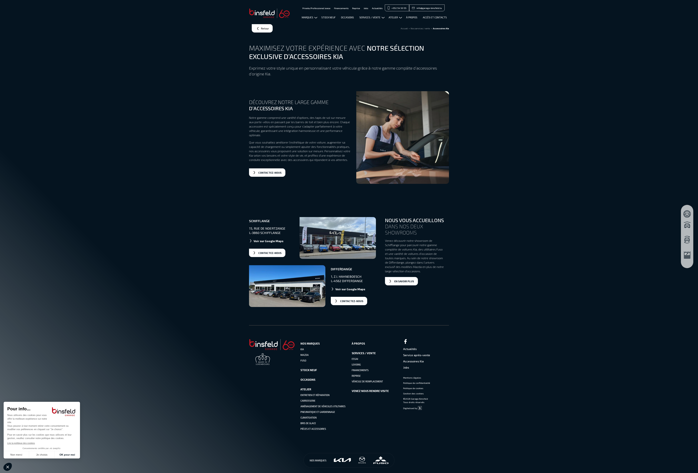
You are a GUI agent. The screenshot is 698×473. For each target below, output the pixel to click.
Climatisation (308, 417)
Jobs (366, 8)
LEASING (356, 364)
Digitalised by (410, 408)
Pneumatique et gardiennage (317, 412)
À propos (358, 343)
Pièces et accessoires (313, 428)
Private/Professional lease (316, 8)
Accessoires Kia (413, 361)
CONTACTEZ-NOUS (270, 172)
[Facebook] (426, 341)
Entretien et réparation (315, 395)
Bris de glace (308, 423)
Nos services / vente (420, 28)
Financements (341, 8)
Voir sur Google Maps (268, 241)
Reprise (356, 8)
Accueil (404, 28)
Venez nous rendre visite (370, 391)
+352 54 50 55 (399, 8)
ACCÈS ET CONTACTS (435, 17)
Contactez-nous (270, 252)
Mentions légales (412, 377)
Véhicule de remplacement (367, 381)
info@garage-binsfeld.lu (429, 8)
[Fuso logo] (380, 460)
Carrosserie (307, 400)
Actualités (377, 8)
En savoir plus (404, 281)
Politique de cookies (413, 388)
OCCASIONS (347, 17)
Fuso (303, 360)
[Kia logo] (342, 460)
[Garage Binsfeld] (269, 13)
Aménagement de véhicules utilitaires (323, 406)
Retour (265, 28)
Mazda (304, 354)
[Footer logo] (272, 349)
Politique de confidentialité (416, 383)
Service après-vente (416, 355)
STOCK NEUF (328, 17)
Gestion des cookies (413, 393)
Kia (302, 349)
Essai (355, 358)
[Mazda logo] (362, 460)
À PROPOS (411, 17)
